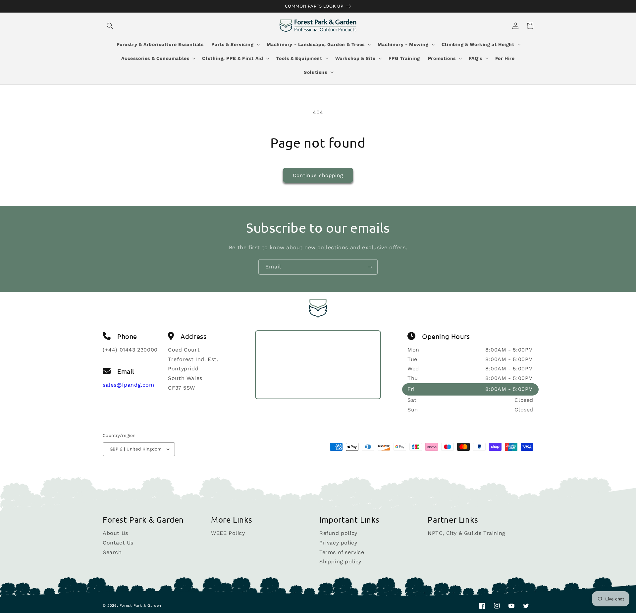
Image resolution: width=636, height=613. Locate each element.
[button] (110, 26)
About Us (115, 533)
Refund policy (338, 533)
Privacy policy (338, 543)
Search (112, 552)
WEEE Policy (228, 533)
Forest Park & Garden (140, 605)
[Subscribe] (370, 267)
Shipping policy (340, 561)
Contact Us (118, 543)
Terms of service (341, 552)
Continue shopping (318, 175)
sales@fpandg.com (128, 385)
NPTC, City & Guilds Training (466, 533)
